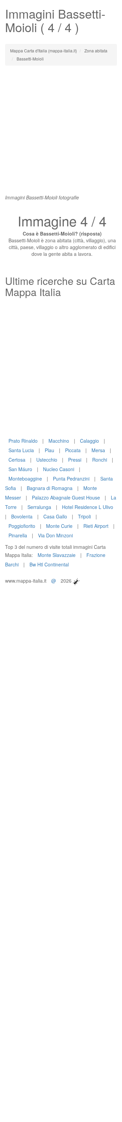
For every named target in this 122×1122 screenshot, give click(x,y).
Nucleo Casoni (58, 469)
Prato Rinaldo (23, 440)
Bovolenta (22, 516)
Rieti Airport (95, 525)
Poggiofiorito (21, 525)
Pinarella (17, 535)
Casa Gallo (55, 516)
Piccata (73, 450)
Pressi (74, 459)
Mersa (98, 450)
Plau (49, 450)
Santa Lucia (21, 450)
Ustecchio (46, 459)
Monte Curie (59, 525)
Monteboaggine (25, 478)
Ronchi (99, 459)
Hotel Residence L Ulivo (87, 507)
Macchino (58, 440)
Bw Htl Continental (49, 564)
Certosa (16, 459)
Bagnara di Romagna (50, 488)
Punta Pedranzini (71, 478)
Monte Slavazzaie (57, 555)
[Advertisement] (61, 133)
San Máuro (20, 469)
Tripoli (84, 516)
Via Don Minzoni (55, 535)
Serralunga (39, 507)
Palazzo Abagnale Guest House (66, 497)
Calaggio (89, 440)
